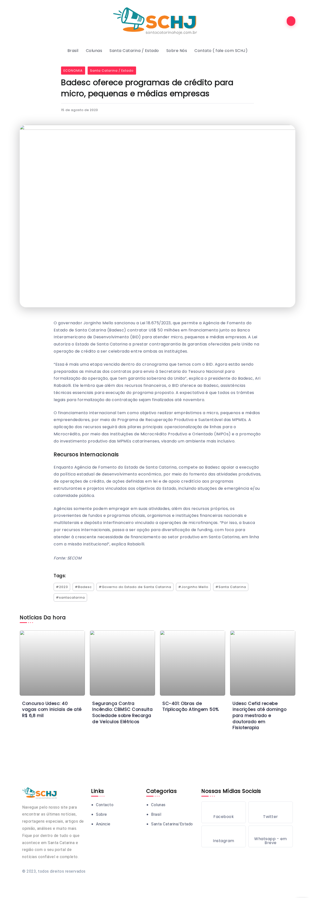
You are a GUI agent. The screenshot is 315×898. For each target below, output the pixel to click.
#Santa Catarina (230, 587)
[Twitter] (271, 812)
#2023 (62, 587)
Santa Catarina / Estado (112, 70)
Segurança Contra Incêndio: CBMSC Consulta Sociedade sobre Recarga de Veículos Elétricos (122, 713)
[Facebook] (224, 812)
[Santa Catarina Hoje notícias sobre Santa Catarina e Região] (157, 21)
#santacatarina (70, 597)
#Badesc (83, 587)
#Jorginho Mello (193, 587)
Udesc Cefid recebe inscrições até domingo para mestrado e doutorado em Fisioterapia (259, 716)
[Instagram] (224, 836)
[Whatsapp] (271, 836)
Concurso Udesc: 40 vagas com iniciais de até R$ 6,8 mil (52, 709)
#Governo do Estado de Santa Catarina (135, 587)
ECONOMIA (73, 70)
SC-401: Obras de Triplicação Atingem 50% (190, 707)
